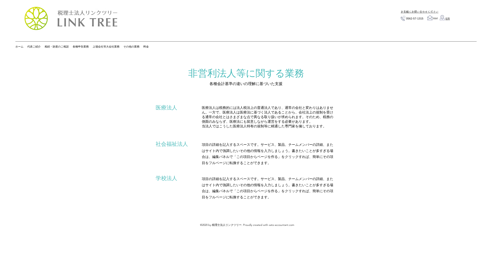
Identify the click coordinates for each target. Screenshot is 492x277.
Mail (435, 18)
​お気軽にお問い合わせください (419, 11)
